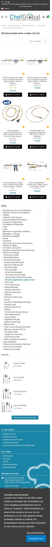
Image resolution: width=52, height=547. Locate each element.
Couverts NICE (18, 377)
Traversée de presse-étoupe (16, 312)
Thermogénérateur (12, 314)
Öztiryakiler (12, 138)
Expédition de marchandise (13, 440)
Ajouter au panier (14, 95)
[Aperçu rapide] (16, 74)
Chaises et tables (10, 245)
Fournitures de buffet (12, 248)
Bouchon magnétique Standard (17, 302)
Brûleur (7, 309)
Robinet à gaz (10, 305)
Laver (5, 229)
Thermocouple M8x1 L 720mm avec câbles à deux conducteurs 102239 (37, 185)
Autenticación (8, 456)
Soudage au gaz (11, 332)
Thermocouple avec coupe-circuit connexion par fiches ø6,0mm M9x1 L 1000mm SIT (13, 185)
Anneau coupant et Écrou (15, 329)
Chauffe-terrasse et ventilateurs (16, 213)
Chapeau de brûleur (12, 290)
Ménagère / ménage (11, 234)
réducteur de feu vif (12, 307)
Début (3, 206)
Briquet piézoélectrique (14, 262)
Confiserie (7, 241)
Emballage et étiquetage (13, 224)
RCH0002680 (12, 140)
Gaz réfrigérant (10, 342)
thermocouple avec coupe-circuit (20, 280)
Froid (5, 227)
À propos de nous (9, 434)
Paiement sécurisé (10, 437)
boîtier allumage (11, 287)
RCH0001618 (37, 85)
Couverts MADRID (20, 405)
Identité (5, 462)
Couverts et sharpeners (13, 222)
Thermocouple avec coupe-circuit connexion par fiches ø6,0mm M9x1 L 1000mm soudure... (37, 80)
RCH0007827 (37, 138)
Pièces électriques (11, 257)
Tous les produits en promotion (25, 417)
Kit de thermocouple (13, 272)
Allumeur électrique (12, 292)
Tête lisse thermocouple (15, 275)
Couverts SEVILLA (20, 391)
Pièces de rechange (11, 253)
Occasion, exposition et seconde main (18, 250)
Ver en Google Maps (22, 482)
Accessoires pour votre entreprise (17, 210)
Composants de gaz (12, 260)
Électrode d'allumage (13, 297)
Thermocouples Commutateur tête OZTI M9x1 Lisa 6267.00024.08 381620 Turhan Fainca (12, 133)
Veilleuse (8, 294)
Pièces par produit (11, 255)
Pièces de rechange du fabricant (17, 344)
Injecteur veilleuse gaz (13, 265)
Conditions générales (11, 443)
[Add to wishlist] (9, 74)
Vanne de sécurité (12, 337)
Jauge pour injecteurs (13, 334)
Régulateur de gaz (12, 319)
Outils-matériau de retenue (15, 339)
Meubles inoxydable (11, 236)
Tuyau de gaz (10, 317)
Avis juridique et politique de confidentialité (19, 445)
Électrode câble (10, 267)
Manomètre (9, 324)
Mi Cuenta (6, 459)
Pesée (5, 238)
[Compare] (12, 74)
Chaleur (6, 215)
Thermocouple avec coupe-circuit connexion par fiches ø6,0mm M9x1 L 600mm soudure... (13, 80)
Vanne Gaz (9, 282)
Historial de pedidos (10, 464)
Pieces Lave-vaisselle (12, 347)
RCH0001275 (37, 188)
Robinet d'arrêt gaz (12, 322)
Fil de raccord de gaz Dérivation (17, 327)
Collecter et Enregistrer (12, 217)
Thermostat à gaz (12, 285)
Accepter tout (36, 538)
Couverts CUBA (19, 363)
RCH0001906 (12, 190)
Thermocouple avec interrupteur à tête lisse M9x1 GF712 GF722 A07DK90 (37, 133)
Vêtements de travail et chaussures (18, 243)
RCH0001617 (12, 85)
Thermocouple (10, 270)
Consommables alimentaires (15, 220)
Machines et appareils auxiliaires (16, 231)
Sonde (7, 300)
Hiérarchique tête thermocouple (18, 277)
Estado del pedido (9, 467)
